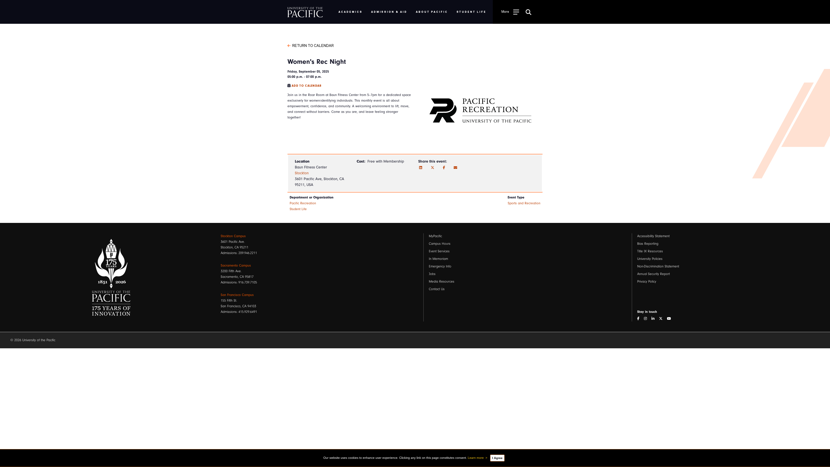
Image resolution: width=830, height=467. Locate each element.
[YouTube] (670, 318)
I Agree (497, 458)
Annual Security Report (653, 274)
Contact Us (437, 289)
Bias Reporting (647, 244)
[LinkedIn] (420, 168)
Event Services (439, 251)
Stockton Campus (233, 236)
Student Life (298, 209)
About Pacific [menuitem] (432, 11)
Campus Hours (439, 244)
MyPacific (435, 236)
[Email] (455, 168)
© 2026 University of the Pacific (32, 340)
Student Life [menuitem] (471, 11)
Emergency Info (440, 266)
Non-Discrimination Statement (658, 266)
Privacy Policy (646, 281)
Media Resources (441, 281)
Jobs (432, 274)
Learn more (476, 457)
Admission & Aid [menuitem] (389, 11)
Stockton (302, 173)
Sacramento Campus (236, 265)
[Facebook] (444, 168)
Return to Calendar (313, 45)
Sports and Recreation (524, 203)
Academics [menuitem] (350, 11)
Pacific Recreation (303, 203)
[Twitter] (432, 168)
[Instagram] (647, 318)
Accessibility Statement (653, 236)
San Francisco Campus (237, 295)
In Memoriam (438, 259)
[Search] (528, 12)
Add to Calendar (307, 86)
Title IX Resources (650, 251)
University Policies (649, 259)
